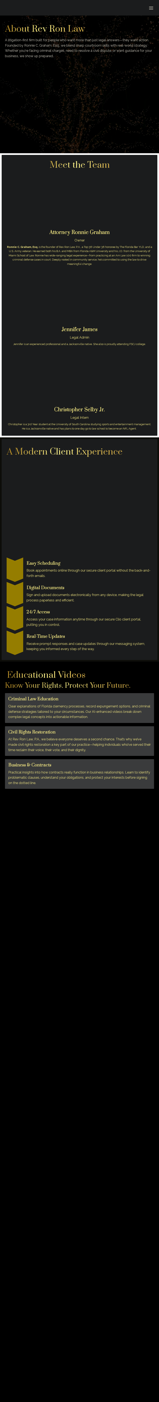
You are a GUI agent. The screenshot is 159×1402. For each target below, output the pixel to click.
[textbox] (79, 8)
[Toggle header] (151, 7)
